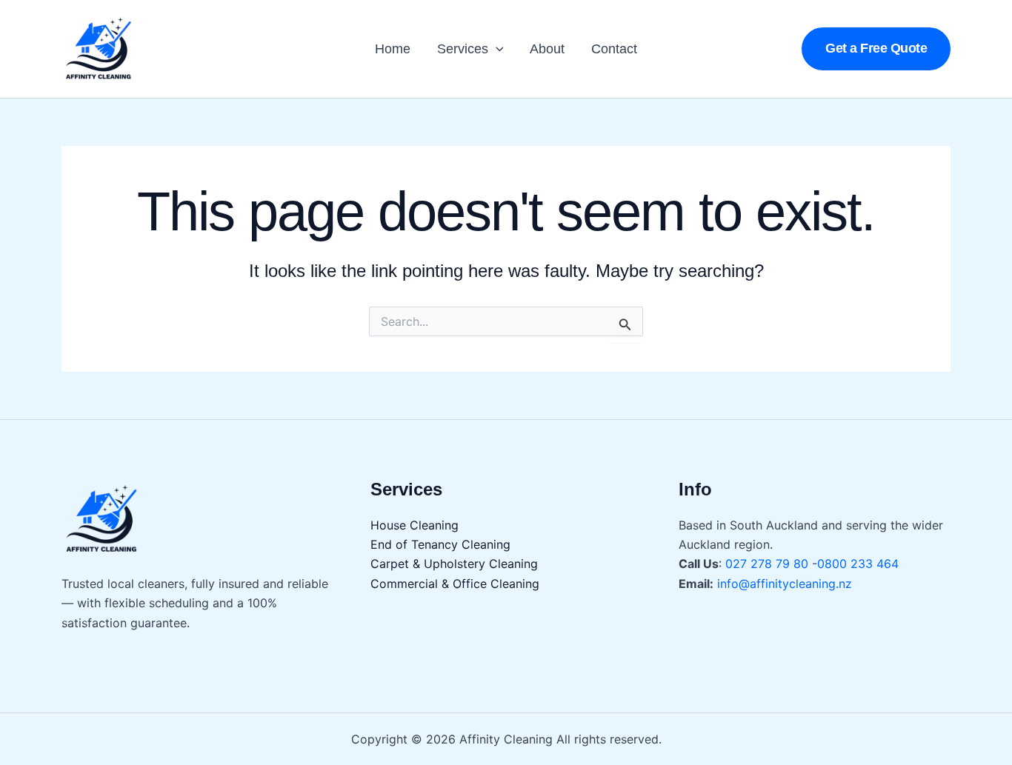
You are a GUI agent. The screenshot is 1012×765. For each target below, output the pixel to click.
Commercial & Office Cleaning (454, 583)
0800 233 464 (858, 563)
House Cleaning (414, 525)
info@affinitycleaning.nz (784, 583)
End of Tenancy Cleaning (440, 544)
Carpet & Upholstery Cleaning (454, 563)
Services (462, 48)
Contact (614, 48)
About (547, 48)
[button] (496, 48)
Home (392, 48)
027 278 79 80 (768, 563)
